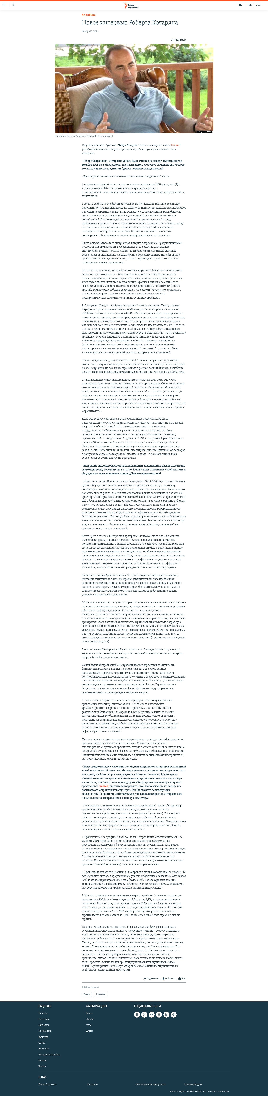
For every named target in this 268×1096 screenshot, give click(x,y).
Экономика (44, 1031)
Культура (43, 1037)
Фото (89, 1025)
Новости (43, 1013)
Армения (43, 1048)
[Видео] (240, 5)
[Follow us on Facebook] (137, 1014)
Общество (43, 1025)
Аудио (89, 1031)
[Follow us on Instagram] (159, 1014)
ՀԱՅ (258, 5)
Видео (89, 1013)
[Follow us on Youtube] (152, 1014)
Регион (42, 1060)
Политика (89, 15)
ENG (249, 5)
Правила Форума (193, 1084)
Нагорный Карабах (49, 1054)
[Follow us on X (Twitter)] (144, 1014)
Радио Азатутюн (47, 1084)
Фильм (90, 1019)
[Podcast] (174, 1014)
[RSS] (166, 1014)
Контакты (92, 1084)
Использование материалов (150, 1084)
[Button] (178, 40)
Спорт (41, 1043)
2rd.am (175, 145)
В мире (42, 1066)
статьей (103, 786)
